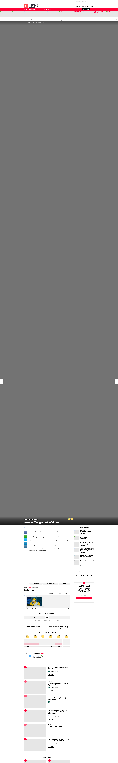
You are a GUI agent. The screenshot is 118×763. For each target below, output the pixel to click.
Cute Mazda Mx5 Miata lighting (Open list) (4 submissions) (16, 19)
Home (25, 9)
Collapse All (57, 593)
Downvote (59, 617)
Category (25, 1)
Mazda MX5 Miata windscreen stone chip (85, 531)
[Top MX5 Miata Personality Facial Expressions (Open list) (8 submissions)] (41, 14)
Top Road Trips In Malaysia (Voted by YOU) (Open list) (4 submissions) (100, 19)
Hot (88, 6)
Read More (51, 674)
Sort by (62, 593)
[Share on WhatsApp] (25, 536)
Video (38, 9)
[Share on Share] (25, 546)
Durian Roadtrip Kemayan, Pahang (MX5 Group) (86, 556)
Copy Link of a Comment (36, 596)
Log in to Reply (33, 608)
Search (93, 1)
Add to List (51, 690)
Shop (92, 6)
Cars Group (32, 9)
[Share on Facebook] (25, 532)
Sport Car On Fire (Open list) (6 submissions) (87, 543)
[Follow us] (78, 9)
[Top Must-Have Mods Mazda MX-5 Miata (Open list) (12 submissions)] (65, 14)
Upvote (34, 617)
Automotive (51, 664)
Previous (0, 16)
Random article (35, 1)
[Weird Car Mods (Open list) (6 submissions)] (77, 14)
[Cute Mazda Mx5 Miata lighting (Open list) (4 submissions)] (18, 14)
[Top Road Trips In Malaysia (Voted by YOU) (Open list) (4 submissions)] (100, 14)
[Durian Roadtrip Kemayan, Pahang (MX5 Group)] (53, 14)
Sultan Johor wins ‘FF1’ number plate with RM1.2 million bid (87, 19)
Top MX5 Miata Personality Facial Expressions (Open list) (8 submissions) (41, 19)
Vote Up (27, 608)
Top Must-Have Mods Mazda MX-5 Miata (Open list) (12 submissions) (64, 19)
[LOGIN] (93, 9)
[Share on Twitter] (25, 539)
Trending (77, 6)
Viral (30, 1)
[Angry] (69, 519)
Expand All (51, 593)
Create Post (86, 9)
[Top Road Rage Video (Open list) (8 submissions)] (112, 14)
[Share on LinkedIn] (25, 543)
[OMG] (71, 519)
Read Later (36, 583)
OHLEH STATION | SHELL (47, 9)
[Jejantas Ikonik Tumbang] (1, 381)
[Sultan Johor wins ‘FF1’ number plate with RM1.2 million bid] (88, 14)
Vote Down (29, 608)
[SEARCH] (79, 9)
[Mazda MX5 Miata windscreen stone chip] (6, 14)
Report (64, 583)
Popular (83, 6)
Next (117, 16)
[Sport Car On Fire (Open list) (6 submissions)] (29, 14)
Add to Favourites (51, 583)
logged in (30, 587)
